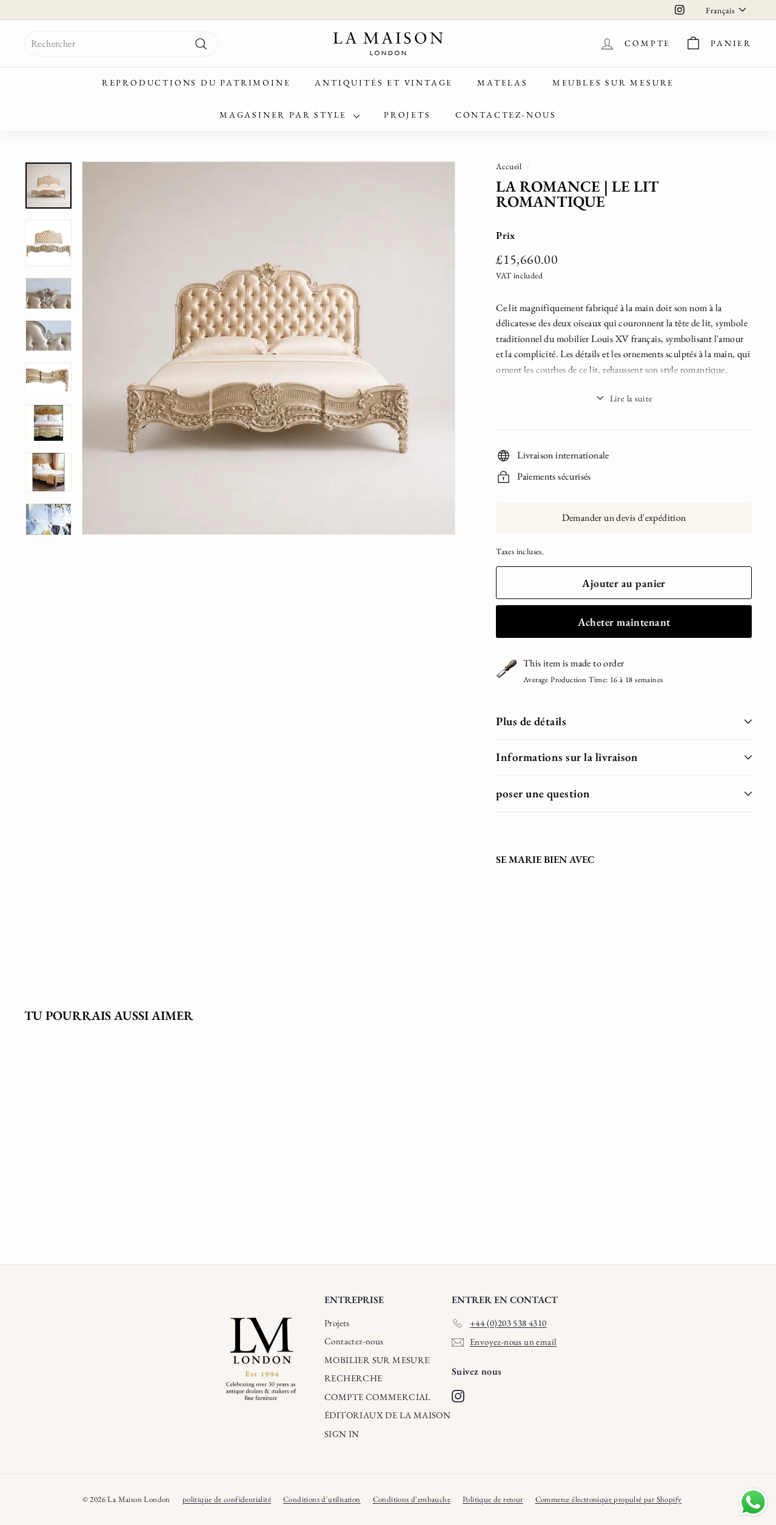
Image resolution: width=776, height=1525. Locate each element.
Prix (505, 235)
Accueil (508, 166)
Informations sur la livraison (567, 757)
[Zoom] (268, 348)
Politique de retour (493, 1499)
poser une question (543, 793)
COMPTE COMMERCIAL (377, 1397)
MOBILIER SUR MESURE (377, 1360)
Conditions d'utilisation (322, 1499)
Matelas (502, 82)
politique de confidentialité (226, 1499)
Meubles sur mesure (613, 82)
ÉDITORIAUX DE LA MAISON (387, 1415)
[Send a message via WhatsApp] (753, 1502)
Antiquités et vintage (384, 82)
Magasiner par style (284, 114)
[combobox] (121, 43)
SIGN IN (342, 1434)
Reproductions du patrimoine (196, 82)
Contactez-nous (506, 114)
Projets (407, 114)
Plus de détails (531, 721)
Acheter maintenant (624, 622)
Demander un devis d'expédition (624, 517)
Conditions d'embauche (411, 1499)
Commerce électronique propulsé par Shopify (608, 1499)
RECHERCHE (353, 1378)
